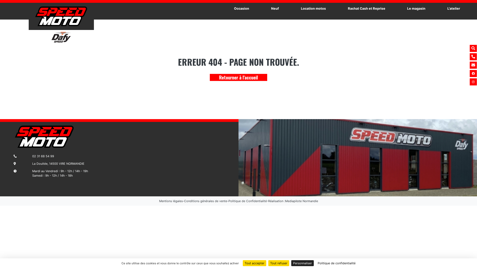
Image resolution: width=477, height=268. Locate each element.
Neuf (275, 8)
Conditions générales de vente (205, 201)
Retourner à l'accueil (238, 77)
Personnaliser (302, 263)
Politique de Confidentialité (247, 201)
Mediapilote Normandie (301, 201)
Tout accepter (254, 263)
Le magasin (416, 8)
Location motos (313, 8)
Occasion (241, 8)
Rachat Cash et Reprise (366, 8)
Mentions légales (171, 201)
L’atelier (453, 8)
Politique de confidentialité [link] (337, 263)
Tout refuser (278, 263)
